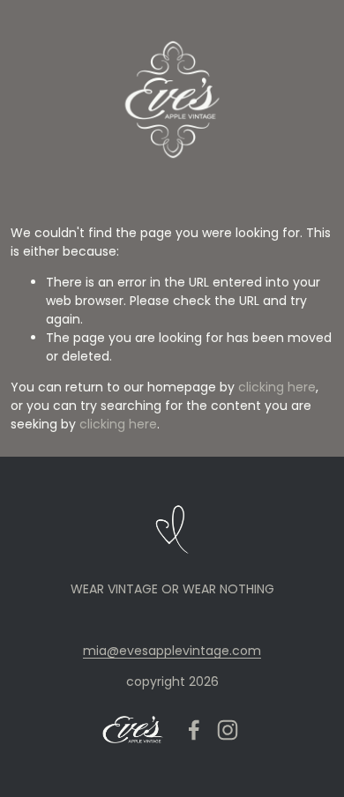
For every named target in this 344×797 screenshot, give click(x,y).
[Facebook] (194, 730)
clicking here (277, 387)
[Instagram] (227, 730)
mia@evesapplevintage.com (172, 650)
